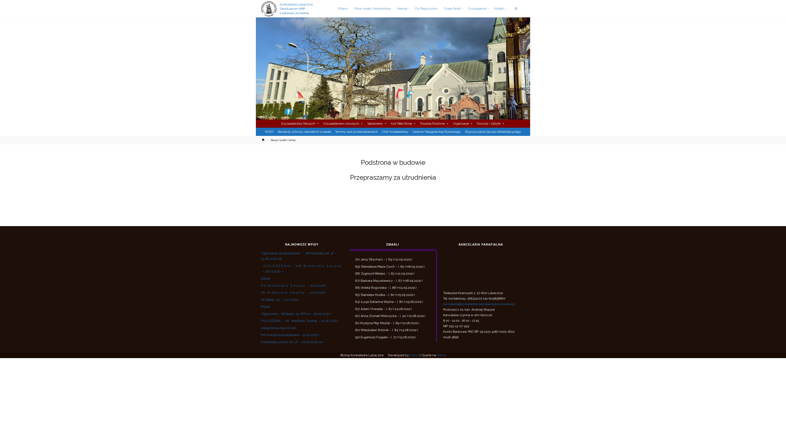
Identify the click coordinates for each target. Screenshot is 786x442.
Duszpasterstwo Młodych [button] (298, 123)
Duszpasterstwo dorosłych (341, 123)
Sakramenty (375, 123)
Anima (441, 355)
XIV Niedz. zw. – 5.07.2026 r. (280, 300)
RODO (269, 131)
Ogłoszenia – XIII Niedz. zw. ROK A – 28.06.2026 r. (296, 314)
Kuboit (414, 355)
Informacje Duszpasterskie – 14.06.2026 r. (290, 335)
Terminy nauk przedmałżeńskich (356, 131)
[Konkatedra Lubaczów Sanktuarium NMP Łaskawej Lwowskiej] (269, 8)
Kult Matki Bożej (401, 123)
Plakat (265, 307)
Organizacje (461, 123)
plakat (265, 278)
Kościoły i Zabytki (489, 123)
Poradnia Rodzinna (432, 123)
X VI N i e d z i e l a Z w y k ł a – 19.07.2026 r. (294, 286)
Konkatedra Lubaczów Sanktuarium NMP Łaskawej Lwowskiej (296, 8)
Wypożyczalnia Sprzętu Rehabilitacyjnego (493, 131)
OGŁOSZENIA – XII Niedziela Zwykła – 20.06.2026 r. (300, 321)
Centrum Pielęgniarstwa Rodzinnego (436, 131)
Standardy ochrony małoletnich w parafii (304, 131)
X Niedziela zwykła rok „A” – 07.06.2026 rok (292, 342)
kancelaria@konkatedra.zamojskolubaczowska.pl (479, 304)
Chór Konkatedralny (395, 131)
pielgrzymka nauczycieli (278, 328)
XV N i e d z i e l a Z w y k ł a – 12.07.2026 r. (294, 292)
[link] (516, 9)
